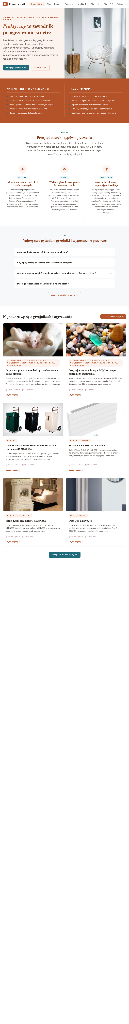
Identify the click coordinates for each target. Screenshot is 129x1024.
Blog (49, 4)
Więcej (120, 4)
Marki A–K (82, 4)
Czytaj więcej (12, 395)
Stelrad (86, 440)
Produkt (57, 4)
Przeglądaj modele (14, 67)
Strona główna (37, 4)
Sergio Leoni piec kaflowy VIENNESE (26, 520)
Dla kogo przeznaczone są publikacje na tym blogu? (43, 283)
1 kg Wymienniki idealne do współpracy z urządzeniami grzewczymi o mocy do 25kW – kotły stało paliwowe (31, 363)
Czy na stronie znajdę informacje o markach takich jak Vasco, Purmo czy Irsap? (56, 273)
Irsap (72, 516)
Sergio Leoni (24, 516)
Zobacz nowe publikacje (112, 316)
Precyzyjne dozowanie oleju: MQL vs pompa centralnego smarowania (92, 372)
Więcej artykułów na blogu (63, 295)
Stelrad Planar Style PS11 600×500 (87, 445)
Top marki (68, 4)
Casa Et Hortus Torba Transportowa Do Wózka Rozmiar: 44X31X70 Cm (31, 447)
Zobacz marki (40, 67)
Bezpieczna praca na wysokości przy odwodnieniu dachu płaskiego (32, 372)
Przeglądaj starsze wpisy (63, 555)
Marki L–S (95, 4)
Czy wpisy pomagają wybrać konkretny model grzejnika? (45, 262)
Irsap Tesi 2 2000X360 (80, 520)
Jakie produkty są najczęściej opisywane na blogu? (42, 252)
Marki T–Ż (108, 4)
